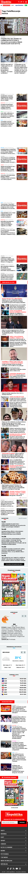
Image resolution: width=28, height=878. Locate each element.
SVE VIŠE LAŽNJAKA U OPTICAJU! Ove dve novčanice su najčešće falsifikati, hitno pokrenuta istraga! (7, 115)
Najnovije (4, 518)
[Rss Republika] (14, 869)
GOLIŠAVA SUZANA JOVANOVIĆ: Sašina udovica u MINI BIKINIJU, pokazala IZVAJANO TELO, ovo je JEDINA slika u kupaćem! (13, 551)
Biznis (3, 850)
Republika (4, 864)
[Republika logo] (6, 2)
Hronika (3, 37)
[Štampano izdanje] (14, 793)
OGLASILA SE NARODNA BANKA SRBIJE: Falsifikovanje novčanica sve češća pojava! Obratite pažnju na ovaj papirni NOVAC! (8, 177)
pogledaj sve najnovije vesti (14, 564)
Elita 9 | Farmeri (6, 847)
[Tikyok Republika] (11, 869)
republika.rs (12, 871)
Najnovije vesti (7, 701)
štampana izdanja (10, 777)
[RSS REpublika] (17, 869)
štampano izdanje (14, 570)
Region (2, 147)
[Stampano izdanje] (14, 590)
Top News (4, 857)
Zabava (3, 844)
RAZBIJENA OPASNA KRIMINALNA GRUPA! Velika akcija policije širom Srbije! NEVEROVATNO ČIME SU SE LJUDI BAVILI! (8, 98)
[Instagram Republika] (20, 869)
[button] (23, 616)
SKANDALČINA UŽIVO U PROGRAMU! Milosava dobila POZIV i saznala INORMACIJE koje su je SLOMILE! (12, 533)
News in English (6, 860)
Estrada (14, 741)
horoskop (14, 612)
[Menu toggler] (26, 2)
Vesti (12, 5)
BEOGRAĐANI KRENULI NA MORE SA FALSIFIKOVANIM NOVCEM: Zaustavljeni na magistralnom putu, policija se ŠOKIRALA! (8, 268)
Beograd (6, 652)
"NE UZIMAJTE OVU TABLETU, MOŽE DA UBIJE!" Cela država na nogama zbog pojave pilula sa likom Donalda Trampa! (13, 559)
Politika (14, 725)
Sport (3, 840)
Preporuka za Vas (8, 282)
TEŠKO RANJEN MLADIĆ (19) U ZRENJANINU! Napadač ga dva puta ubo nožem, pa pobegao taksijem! (13, 525)
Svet (2, 120)
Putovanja (5, 854)
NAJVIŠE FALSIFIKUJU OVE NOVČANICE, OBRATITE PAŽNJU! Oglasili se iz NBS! (7, 223)
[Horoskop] (23, 2)
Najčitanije (23, 518)
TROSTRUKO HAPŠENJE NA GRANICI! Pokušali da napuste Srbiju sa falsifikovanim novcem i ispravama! (8, 160)
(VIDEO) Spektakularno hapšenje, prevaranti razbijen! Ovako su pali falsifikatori (8, 512)
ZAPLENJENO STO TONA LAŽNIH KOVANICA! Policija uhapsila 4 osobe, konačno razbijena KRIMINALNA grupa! (8, 215)
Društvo (3, 102)
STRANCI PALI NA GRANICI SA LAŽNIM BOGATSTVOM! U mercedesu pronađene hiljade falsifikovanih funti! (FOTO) (11, 41)
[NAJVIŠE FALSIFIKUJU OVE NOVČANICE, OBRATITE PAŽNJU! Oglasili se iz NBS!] (22, 222)
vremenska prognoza (14, 646)
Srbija (2, 164)
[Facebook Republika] (8, 869)
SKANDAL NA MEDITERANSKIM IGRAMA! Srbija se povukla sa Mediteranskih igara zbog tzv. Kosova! (18, 769)
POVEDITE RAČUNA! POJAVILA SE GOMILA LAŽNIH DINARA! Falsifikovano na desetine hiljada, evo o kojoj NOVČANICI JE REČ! (8, 106)
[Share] (1, 19)
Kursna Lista (14, 674)
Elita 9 (13, 715)
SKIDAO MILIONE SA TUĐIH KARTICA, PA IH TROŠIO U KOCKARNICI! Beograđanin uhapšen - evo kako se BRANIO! (7, 69)
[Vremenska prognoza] (21, 2)
